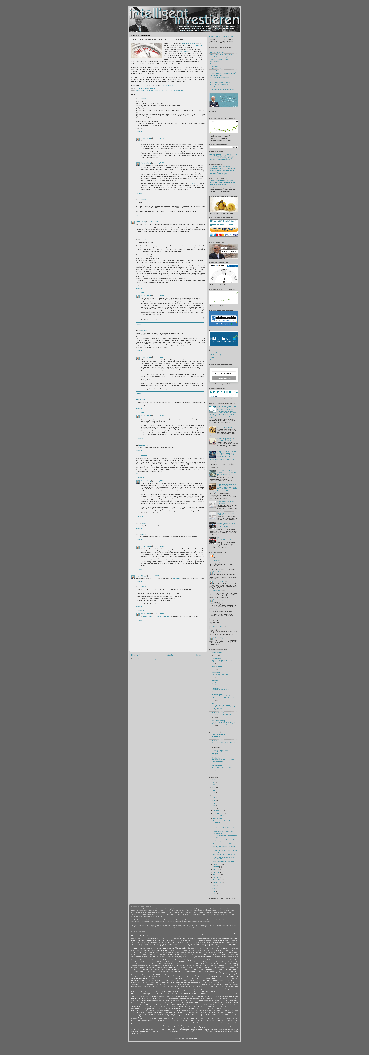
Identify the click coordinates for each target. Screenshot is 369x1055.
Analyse (211, 154)
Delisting (140, 960)
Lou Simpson (157, 990)
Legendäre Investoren (215, 75)
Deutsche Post (234, 960)
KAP (236, 982)
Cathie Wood (171, 952)
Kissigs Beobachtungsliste (225, 427)
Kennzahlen (193, 984)
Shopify (215, 1012)
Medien (167, 90)
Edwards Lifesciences (189, 964)
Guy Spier (153, 975)
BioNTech (156, 946)
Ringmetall (148, 1009)
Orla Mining (186, 1000)
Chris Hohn (162, 954)
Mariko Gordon (226, 990)
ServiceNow (150, 1012)
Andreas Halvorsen (215, 938)
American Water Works (164, 938)
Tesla (195, 1020)
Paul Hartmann (229, 1000)
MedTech (139, 994)
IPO (221, 978)
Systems (218, 1018)
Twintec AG (194, 184)
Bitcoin (174, 946)
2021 (213, 793)
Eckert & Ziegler (177, 964)
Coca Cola (229, 954)
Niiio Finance (229, 998)
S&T (141, 1010)
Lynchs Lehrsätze (221, 172)
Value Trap (234, 1024)
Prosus (236, 1004)
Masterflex (182, 992)
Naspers (217, 996)
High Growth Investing (218, 721)
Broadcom (216, 948)
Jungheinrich (231, 982)
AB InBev (166, 934)
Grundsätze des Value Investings (219, 59)
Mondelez (235, 993)
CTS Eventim (149, 958)
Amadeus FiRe (234, 936)
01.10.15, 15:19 (146, 534)
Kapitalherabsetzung (147, 984)
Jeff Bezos (177, 980)
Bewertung (221, 944)
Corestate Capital (206, 956)
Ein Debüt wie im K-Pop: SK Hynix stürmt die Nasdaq (222, 715)
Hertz (136, 976)
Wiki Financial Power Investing (177, 1030)
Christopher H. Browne (172, 954)
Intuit (203, 978)
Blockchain (202, 946)
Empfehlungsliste (167, 85)
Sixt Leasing (145, 1014)
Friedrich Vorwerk (177, 969)
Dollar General (212, 961)
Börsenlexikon (213, 66)
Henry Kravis (219, 975)
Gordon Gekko (200, 973)
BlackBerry (179, 946)
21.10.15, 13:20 (146, 587)
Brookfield (223, 948)
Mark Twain (134, 992)
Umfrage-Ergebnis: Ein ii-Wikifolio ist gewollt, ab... (224, 847)
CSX (145, 958)
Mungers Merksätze (189, 996)
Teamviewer (143, 1020)
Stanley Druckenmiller (174, 1016)
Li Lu (232, 988)
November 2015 (218, 813)
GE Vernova (149, 971)
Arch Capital (176, 940)
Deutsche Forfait (211, 960)
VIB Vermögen (204, 1026)
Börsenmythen (154, 948)
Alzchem (228, 936)
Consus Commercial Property (190, 956)
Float (205, 967)
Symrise (214, 1018)
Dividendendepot (203, 962)
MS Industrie (168, 996)
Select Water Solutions (227, 1010)
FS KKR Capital (192, 969)
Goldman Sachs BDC (189, 973)
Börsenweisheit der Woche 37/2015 (224, 854)
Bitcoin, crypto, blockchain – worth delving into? (221, 768)
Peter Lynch (216, 1002)
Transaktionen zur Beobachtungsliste (220, 82)
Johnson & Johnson (195, 982)
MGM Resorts (170, 993)
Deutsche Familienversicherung (199, 959)
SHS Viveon (235, 1012)
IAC (234, 976)
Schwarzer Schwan (185, 1010)
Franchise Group (234, 967)
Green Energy (220, 973)
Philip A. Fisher (233, 1002)
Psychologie (134, 1006)
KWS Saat (224, 986)
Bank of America (148, 942)
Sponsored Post (228, 1014)
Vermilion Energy (165, 1026)
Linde (140, 990)
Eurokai (200, 965)
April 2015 (216, 875)
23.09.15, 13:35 (146, 240)
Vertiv (190, 1026)
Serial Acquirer (135, 1012)
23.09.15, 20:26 (159, 415)
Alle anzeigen (234, 727)
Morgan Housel (151, 996)
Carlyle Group (147, 952)
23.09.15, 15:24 (159, 295)
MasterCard (174, 992)
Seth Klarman (158, 1012)
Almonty (204, 936)
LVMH (181, 990)
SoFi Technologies (179, 1014)
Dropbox (154, 963)
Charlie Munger (217, 952)
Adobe (211, 934)
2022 (213, 790)
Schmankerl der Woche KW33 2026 (222, 689)
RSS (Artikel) (213, 352)
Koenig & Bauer (169, 986)
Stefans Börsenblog (217, 694)
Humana (225, 976)
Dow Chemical (232, 962)
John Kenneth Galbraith (160, 982)
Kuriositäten (218, 986)
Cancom (207, 950)
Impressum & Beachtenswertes (218, 84)
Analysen (184, 938)
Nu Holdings (138, 1000)
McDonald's (215, 992)
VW (140, 1028)
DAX (232, 958)
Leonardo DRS (206, 988)
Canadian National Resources (183, 950)
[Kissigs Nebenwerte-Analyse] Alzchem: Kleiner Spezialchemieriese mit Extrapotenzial (226, 525)
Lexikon (229, 988)
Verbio (145, 1026)
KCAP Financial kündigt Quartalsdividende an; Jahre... (225, 836)
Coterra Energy (229, 956)
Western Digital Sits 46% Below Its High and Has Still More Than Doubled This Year (223, 743)
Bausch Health (206, 942)
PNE (161, 1004)
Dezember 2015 (218, 811)
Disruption (175, 962)
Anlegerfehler (218, 154)
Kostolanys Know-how (185, 986)
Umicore (177, 1024)
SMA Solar (159, 1014)
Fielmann (163, 967)
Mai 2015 (216, 872)
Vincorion (221, 1026)
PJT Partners (155, 1004)
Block (197, 946)
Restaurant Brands (220, 1006)
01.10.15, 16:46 (159, 546)
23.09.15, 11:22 (159, 163)
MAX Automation (197, 992)
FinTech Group (181, 967)
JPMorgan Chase (205, 982)
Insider (172, 978)
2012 (213, 891)
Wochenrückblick (175, 1032)
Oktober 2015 (217, 816)
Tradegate (205, 1022)
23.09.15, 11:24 (146, 200)
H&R (157, 975)
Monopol (133, 996)
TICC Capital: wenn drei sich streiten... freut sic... (224, 828)
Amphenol (177, 938)
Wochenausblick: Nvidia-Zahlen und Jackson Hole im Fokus (222, 661)
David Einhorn (211, 958)
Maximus (215, 555)
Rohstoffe (190, 1008)
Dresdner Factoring (146, 964)
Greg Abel (226, 973)
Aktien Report (143, 936)
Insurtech (177, 978)
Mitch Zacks (220, 994)
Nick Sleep (223, 998)
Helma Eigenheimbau (196, 975)
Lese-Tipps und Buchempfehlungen (219, 77)
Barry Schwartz (176, 942)
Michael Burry (180, 994)
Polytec (164, 1004)
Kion (230, 984)
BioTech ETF (168, 946)
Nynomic (149, 1000)
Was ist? (228, 159)
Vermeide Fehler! (214, 61)
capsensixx (134, 952)
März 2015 (216, 877)
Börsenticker (170, 948)
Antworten (139, 131)
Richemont (142, 1008)
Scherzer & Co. (169, 1010)
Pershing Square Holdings (205, 1002)
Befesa (146, 944)
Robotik (168, 1008)
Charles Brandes (207, 952)
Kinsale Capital (223, 984)
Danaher (180, 958)
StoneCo (154, 1018)
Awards (233, 940)
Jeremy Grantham (206, 980)
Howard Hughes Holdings (200, 976)
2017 (213, 803)
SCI (191, 1010)
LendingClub (198, 988)
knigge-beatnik (217, 626)
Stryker (179, 1018)
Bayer (222, 942)
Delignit (135, 960)
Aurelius (223, 940)
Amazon (133, 938)
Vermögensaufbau (175, 1026)
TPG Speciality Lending (196, 1022)
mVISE (208, 996)
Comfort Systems (136, 956)
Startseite (169, 654)
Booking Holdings (219, 946)
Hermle (133, 976)
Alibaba (175, 936)
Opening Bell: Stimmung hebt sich (221, 654)
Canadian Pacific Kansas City (198, 950)
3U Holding (143, 934)
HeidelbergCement (179, 975)
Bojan (214, 618)
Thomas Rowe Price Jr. (141, 1022)
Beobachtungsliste (214, 80)
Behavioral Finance (153, 944)
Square (137, 1016)
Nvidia (144, 1000)
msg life (173, 996)
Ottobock (196, 1000)
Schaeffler (162, 1010)
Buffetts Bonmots (225, 168)
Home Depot (159, 976)
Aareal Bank (159, 934)
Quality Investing (222, 158)
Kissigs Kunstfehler (228, 156)
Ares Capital (182, 940)
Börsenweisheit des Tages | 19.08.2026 (225, 502)
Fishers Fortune (199, 967)
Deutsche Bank (174, 960)
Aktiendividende (153, 936)
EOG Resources (169, 965)
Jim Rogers (232, 980)
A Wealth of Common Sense (220, 750)
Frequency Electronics (165, 969)
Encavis (142, 965)
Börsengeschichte (136, 948)
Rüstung (133, 1010)
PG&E (227, 1002)
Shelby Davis (190, 1012)
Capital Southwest (225, 950)
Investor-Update (224, 180)
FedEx (137, 967)
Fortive (227, 967)
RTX (218, 1009)
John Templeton (185, 982)
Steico (203, 1016)
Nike (234, 998)
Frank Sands (145, 969)
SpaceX (206, 1014)
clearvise (211, 954)
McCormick (209, 992)
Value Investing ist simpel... (217, 52)
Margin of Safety (216, 990)
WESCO (151, 1029)
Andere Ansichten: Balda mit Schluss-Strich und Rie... (224, 832)
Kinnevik (216, 984)
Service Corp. (143, 1012)
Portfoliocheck (177, 1004)
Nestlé (167, 998)
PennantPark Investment (179, 1002)
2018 (213, 800)
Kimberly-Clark (209, 984)
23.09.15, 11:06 (159, 138)
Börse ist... (227, 946)
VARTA (132, 1026)
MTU (177, 996)
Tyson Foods (152, 1024)
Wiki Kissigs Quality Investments (220, 1030)
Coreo (198, 956)
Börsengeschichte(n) (215, 68)
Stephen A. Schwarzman (218, 1016)
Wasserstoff (222, 1028)
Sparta (211, 1014)
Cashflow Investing (156, 952)
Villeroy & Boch (213, 1026)
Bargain (169, 942)
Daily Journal (170, 958)
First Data (188, 967)
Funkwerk (211, 969)
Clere (224, 954)
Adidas (207, 934)
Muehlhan (181, 996)
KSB (213, 986)
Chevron (235, 952)
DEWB (159, 962)
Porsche (169, 1004)
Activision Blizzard (179, 934)
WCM (133, 1030)
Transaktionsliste (213, 1022)
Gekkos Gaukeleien (160, 971)
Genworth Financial (180, 971)
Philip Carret (134, 1004)
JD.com (157, 980)
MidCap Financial (211, 994)
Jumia (226, 982)
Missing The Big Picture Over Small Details (221, 682)
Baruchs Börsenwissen (216, 166)
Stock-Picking (144, 1018)
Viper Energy (227, 1026)
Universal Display (211, 1024)
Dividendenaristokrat (192, 962)
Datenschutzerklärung (215, 87)
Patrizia (216, 1000)
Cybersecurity (156, 958)
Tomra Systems (185, 1022)
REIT (205, 1006)
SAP (150, 1010)
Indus (149, 978)
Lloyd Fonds (150, 990)
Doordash (224, 962)
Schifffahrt (177, 1010)
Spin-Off (216, 1014)
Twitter (211, 357)
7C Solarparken (151, 934)
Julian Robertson (220, 982)
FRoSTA (185, 969)
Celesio (189, 952)
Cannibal (212, 950)
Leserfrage (223, 988)
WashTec (212, 1028)
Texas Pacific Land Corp (216, 1020)
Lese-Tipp (216, 988)
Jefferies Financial (185, 980)
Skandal (150, 1014)
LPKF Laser (168, 990)
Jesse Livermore (224, 980)
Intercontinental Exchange (188, 978)
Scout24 (195, 1010)
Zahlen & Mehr (219, 1032)
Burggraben (225, 154)
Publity (149, 1006)
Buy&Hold (164, 950)
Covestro (133, 958)
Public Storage (143, 1006)
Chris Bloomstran (147, 954)
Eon (175, 965)
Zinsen (133, 1033)
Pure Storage (155, 1006)
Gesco (197, 971)
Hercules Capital (233, 975)
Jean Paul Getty (170, 980)
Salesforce (145, 1010)
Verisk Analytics (151, 1026)
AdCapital (202, 934)
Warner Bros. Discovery (175, 1028)
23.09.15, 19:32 (144, 399)
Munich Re (198, 996)
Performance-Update (219, 184)
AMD (137, 938)
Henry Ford (212, 975)
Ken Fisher (176, 984)
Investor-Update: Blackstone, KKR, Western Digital (223, 857)
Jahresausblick (135, 980)
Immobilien (143, 978)
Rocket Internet (175, 1009)
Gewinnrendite (202, 971)
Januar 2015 (217, 882)
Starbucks (184, 1016)
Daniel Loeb (197, 958)
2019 (213, 798)
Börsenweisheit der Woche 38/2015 (224, 844)
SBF (158, 1010)
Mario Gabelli (234, 990)
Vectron (137, 1026)
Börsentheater (227, 166)
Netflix (171, 998)
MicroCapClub (216, 758)
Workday (188, 1031)
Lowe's (163, 990)
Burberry (148, 950)
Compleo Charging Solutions (167, 956)
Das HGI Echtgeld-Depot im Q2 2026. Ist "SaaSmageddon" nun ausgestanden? (224, 723)
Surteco (197, 1018)
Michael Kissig (189, 993)
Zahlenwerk (228, 1031)
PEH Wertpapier (143, 1002)
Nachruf (213, 996)
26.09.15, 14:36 (159, 481)
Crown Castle (140, 958)
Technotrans (149, 1020)
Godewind (168, 973)
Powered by (219, 384)
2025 (213, 782)
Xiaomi (209, 1031)
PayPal (236, 1000)
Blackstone (192, 946)
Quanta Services (189, 1006)
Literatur (144, 990)
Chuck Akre (183, 954)
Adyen (214, 934)
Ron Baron (197, 1009)
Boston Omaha (196, 948)
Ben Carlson (163, 944)
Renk (214, 1006)
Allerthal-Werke (191, 936)
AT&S (214, 940)
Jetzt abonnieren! (224, 378)
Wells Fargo (144, 1030)
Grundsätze (219, 156)
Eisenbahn (208, 964)
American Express (143, 938)
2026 (213, 779)
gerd (137, 399)
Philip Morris (142, 1004)
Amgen (172, 938)
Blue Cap (211, 946)
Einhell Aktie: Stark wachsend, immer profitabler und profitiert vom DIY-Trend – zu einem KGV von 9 (223, 706)
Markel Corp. (141, 992)
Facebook (212, 359)
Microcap (197, 994)
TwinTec (142, 1024)
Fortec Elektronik (221, 967)
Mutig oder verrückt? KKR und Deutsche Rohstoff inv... (224, 840)
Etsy (197, 965)
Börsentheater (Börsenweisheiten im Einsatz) (222, 73)
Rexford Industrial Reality (231, 1006)
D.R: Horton (163, 958)
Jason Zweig (151, 980)
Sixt (140, 1014)
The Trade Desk (228, 1020)
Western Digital (157, 1030)
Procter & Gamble (219, 1004)
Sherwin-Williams (199, 1012)
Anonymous (216, 560)
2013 (213, 888)
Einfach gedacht (214, 180)
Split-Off (221, 1014)
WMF (168, 1032)
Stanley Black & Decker (162, 1016)
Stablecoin (149, 1016)
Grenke (133, 975)
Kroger (202, 986)
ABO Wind (172, 934)
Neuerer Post (136, 654)
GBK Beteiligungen (230, 969)
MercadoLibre (153, 994)
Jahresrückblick (143, 980)
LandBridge (230, 986)
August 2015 (217, 864)
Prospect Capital (229, 1004)
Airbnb (231, 934)
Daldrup (176, 958)
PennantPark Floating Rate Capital (162, 1002)
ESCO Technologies (188, 965)
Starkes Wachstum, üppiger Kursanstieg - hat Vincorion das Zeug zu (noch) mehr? (226, 472)
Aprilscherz (170, 940)
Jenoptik (192, 980)
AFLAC (227, 934)
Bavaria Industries (216, 942)
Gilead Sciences (221, 971)
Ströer (175, 1018)
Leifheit (192, 988)
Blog (206, 946)
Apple (164, 940)
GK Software (229, 971)
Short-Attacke (228, 1012)
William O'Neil (157, 1032)
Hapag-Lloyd (171, 975)
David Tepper (226, 958)
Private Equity (208, 1004)
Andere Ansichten (141, 90)
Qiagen (170, 1006)
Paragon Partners (183, 51)
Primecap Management (196, 1004)
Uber (157, 1024)
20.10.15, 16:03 (154, 576)
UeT (168, 1024)
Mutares (203, 996)
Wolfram (183, 1032)
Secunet (218, 1010)
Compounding (178, 956)
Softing (197, 1014)
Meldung (172, 90)
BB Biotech (227, 942)
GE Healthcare (141, 971)
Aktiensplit (169, 936)
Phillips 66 (148, 1004)
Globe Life (162, 973)
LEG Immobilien (172, 988)
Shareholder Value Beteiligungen (177, 1012)
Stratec (165, 1018)
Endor (145, 965)
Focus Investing (211, 967)
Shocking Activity (216, 736)
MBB (203, 992)
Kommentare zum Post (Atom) (147, 659)
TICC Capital (152, 1022)
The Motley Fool (216, 741)
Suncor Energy (191, 1018)
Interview (198, 978)
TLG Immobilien (160, 1022)
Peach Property (135, 1002)
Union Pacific (183, 1024)
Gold (172, 973)
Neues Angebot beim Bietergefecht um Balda (156, 616)
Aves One (228, 940)
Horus (191, 976)
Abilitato (214, 703)
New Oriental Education (203, 998)
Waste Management (232, 1028)
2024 (213, 785)
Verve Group (196, 1026)
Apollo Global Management (144, 940)
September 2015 (218, 818)
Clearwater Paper (218, 954)
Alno (209, 936)
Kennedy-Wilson (184, 984)
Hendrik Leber (205, 975)
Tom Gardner (169, 1022)
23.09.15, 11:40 (154, 221)
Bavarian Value (216, 688)
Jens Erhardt (197, 980)
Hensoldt (225, 975)
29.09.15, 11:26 (146, 523)
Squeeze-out (143, 1016)
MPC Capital (160, 996)
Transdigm (220, 1022)
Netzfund (181, 998)
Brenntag (211, 948)
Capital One (217, 950)
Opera (177, 1000)
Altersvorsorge (220, 936)
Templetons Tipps (221, 174)
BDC (232, 942)
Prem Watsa (186, 1004)
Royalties (214, 1009)
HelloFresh (187, 975)
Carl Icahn (140, 952)
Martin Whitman (157, 992)
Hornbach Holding (184, 976)
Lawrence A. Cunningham (148, 988)
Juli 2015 (216, 867)
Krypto (210, 986)
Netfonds (175, 998)
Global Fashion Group (154, 973)
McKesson (221, 991)
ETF (195, 965)
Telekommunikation (159, 1020)
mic (175, 994)
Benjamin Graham (172, 944)
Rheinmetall (136, 1009)
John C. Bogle (149, 982)
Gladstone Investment (141, 973)
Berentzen (190, 944)
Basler (199, 942)
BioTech (162, 946)
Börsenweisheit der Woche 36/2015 (224, 861)
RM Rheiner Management (159, 1009)
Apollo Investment (157, 940)
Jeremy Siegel (215, 980)
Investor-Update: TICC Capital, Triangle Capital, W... (225, 851)
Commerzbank (145, 956)
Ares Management (191, 940)
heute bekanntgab (196, 45)
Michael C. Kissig (146, 138)
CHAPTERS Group (197, 952)
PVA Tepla (161, 1006)
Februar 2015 (217, 880)
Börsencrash (234, 946)
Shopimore (220, 1012)
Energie (150, 965)
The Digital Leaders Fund (219, 713)
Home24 (164, 976)
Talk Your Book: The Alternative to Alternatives (221, 752)
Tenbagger (178, 1020)
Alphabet (213, 936)
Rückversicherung (233, 1009)
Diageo (163, 961)
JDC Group (162, 980)
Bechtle (142, 944)
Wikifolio (149, 1032)
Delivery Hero (147, 960)
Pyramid (166, 1006)
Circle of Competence (193, 954)
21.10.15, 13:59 (159, 613)
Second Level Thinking (210, 1010)
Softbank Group (189, 1014)
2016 (213, 806)
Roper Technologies (206, 1009)
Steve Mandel (234, 1016)
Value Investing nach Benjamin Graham (220, 54)
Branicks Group (204, 948)
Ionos (217, 978)
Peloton (150, 1002)
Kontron (176, 986)
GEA (154, 971)
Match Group (188, 992)
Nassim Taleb (224, 996)
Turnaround (212, 159)
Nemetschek (162, 998)
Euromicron (206, 965)
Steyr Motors (134, 1018)
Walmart (150, 1028)
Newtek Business (215, 998)
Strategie (230, 158)
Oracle (181, 1000)
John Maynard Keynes (173, 982)
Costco (223, 956)
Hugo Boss (220, 976)
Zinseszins (138, 1033)
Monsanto (139, 996)
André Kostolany (205, 938)
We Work (138, 1030)
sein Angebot (176, 578)
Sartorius (153, 1010)
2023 (213, 787)
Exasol (215, 965)
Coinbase (235, 954)
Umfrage (172, 1024)
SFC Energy (165, 1012)
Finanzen (169, 967)
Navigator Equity (233, 996)
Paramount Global (209, 1000)
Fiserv (192, 967)
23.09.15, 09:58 (146, 99)
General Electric (169, 971)
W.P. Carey (144, 1028)
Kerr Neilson (201, 984)
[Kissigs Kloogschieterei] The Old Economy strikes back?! (227, 439)
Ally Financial (198, 936)
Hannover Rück (163, 975)
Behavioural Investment (218, 735)
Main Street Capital (199, 990)
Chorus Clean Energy (137, 954)
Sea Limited (201, 1010)
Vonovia (133, 1028)
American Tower (153, 938)
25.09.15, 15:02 (146, 456)
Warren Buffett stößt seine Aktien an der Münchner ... (225, 821)
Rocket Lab (183, 1009)
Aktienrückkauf (162, 936)
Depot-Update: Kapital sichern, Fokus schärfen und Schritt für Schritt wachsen (223, 675)
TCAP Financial (135, 1020)
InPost (168, 978)
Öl (168, 1000)
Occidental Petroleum (158, 1000)
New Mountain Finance (190, 998)
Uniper (189, 1024)
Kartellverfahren (158, 984)
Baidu (137, 942)
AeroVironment (221, 934)
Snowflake (170, 1014)
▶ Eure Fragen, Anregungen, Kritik (221, 36)
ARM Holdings (209, 940)
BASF (196, 942)
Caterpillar (164, 952)
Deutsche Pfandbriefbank (223, 959)
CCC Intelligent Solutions (181, 952)
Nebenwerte (179, 90)
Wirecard (163, 1032)
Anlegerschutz (234, 938)
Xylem (212, 1032)
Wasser (217, 1028)
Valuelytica (215, 680)
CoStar (218, 956)
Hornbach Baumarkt (173, 976)
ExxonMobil (224, 965)
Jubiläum (213, 982)
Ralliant (196, 1006)
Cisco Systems (204, 954)
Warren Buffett (187, 1028)
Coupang (235, 956)
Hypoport (230, 976)
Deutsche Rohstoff (136, 962)
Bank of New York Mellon (160, 942)
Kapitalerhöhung (136, 984)
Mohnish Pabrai (228, 994)
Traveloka (225, 1022)
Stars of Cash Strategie (194, 1016)
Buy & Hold (233, 154)
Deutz (155, 961)
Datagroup (204, 958)
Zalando (235, 1032)
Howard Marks (212, 976)
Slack (154, 1014)
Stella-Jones (208, 1016)
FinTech (175, 967)
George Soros (190, 971)
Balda (148, 90)
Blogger (194, 1038)
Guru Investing (146, 975)
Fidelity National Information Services (150, 967)
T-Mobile (223, 1018)
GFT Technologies (211, 971)
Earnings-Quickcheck (163, 964)
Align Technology (182, 936)
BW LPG (170, 950)
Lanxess (139, 988)
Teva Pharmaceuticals (203, 1020)
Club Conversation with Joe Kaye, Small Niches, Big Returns (223, 760)
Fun (207, 969)
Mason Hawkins (166, 992)
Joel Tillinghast (141, 982)
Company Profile (155, 956)
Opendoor (172, 1000)
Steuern (227, 1016)
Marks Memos (148, 991)
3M (138, 934)
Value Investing (221, 159)
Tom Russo (177, 1022)
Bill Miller (137, 946)
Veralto (141, 1026)
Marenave (208, 990)
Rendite (210, 1006)
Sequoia (236, 1010)
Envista (162, 965)
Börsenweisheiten (214, 71)
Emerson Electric (224, 963)
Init (165, 978)
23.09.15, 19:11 (159, 357)
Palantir (201, 1000)
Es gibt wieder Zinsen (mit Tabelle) (221, 668)
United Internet (195, 1024)
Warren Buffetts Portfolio (201, 1028)
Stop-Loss (160, 1018)
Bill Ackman (232, 944)
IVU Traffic (235, 978)
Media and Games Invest (231, 992)
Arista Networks (201, 940)
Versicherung (185, 1026)
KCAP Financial (167, 984)
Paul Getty (221, 1000)
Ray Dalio (201, 1006)
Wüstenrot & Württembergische (199, 1031)
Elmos (212, 963)
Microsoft (203, 994)
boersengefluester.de (188, 44)
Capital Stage (234, 950)
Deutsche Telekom (148, 962)
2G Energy (134, 934)
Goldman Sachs (179, 973)
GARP (216, 969)
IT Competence (227, 978)
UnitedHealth (203, 1024)
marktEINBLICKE (217, 652)
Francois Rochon (136, 969)
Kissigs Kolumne (147, 986)
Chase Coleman (228, 952)
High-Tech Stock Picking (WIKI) (147, 976)
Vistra (236, 1026)
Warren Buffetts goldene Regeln (218, 57)
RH (132, 1008)
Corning (214, 956)
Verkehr (158, 1026)
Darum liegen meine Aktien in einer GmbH (221, 89)
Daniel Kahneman (189, 958)
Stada (154, 1016)
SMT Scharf (165, 1014)
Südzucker (184, 1018)
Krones (206, 986)
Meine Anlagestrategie (215, 64)
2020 (213, 795)
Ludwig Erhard (175, 990)
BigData (227, 944)
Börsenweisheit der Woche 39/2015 (224, 825)
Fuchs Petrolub (201, 969)
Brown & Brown (230, 948)
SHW (132, 1014)
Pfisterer (223, 1002)
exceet (219, 965)
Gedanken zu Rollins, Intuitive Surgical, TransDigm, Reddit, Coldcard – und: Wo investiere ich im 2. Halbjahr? (223, 697)
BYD (174, 950)
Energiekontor (156, 965)
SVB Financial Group (206, 1018)
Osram (191, 1000)
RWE (137, 1010)
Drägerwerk (138, 963)
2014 (213, 886)
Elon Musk (217, 964)
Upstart (218, 1024)
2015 (213, 808)
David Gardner (219, 958)
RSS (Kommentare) (215, 355)
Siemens (137, 1014)
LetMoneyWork (216, 672)
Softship (201, 1014)
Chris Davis (155, 954)
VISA (233, 1026)
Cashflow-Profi (216, 658)
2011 (213, 894)
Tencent (183, 1020)
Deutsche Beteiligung (184, 960)
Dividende (154, 90)
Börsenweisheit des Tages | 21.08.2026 (225, 514)
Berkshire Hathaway (201, 944)
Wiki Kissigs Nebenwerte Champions (198, 1030)
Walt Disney (156, 1028)
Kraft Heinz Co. (196, 986)
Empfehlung (160, 90)
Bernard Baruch (213, 944)
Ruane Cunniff (224, 1009)
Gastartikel (221, 969)
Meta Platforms (161, 994)
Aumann (218, 940)
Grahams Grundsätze (220, 170)
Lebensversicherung (161, 988)
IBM (137, 978)
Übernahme (163, 1024)
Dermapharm (155, 960)
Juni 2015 (216, 869)
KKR (163, 986)
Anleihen (133, 940)
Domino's (219, 962)
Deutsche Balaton (164, 960)
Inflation (153, 978)
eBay (171, 964)
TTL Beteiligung (233, 1022)
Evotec (211, 965)
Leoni (211, 988)
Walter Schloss (164, 1028)
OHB (166, 1000)
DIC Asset (168, 962)
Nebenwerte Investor (151, 998)
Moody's (144, 996)
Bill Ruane (151, 946)
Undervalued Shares (217, 766)
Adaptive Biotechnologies (192, 934)
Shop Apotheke (208, 1012)
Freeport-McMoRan (154, 969)
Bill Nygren (143, 946)
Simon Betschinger (217, 666)
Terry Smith (189, 1020)
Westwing (165, 1030)
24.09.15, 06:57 (144, 445)
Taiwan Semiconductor (232, 1018)
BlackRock (185, 946)
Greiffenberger (234, 973)
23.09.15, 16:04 (146, 330)
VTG (137, 1028)
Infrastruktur (160, 978)
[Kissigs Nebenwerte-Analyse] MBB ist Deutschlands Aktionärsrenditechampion (226, 539)
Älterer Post (200, 654)
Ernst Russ (179, 965)
